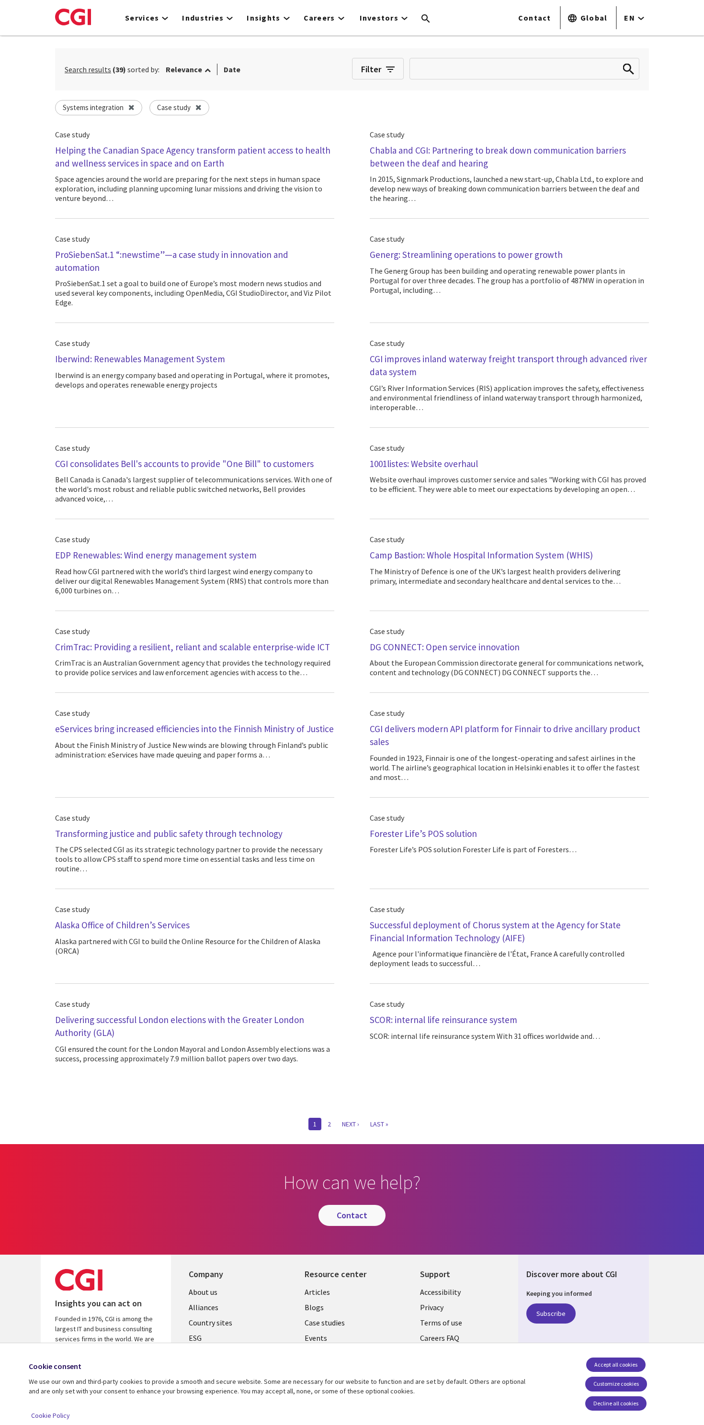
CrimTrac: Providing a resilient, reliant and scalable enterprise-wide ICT (192, 647)
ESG (195, 1338)
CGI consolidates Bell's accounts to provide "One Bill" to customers (184, 463)
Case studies (325, 1322)
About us (203, 1292)
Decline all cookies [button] (615, 1403)
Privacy (431, 1307)
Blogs (314, 1307)
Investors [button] (379, 17)
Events (316, 1338)
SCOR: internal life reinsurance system (443, 1019)
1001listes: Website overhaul (424, 463)
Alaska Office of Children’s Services (122, 925)
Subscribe (551, 1313)
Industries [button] (203, 17)
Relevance (184, 69)
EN (629, 17)
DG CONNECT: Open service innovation (445, 647)
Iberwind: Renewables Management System (140, 359)
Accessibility (440, 1292)
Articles (317, 1292)
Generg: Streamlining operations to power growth (466, 254)
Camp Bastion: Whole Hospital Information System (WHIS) (481, 555)
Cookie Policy (50, 1415)
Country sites (210, 1322)
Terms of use (441, 1322)
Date (232, 69)
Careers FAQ (439, 1338)
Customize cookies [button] (616, 1383)
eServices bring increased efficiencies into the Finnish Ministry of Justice (194, 729)
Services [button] (142, 17)
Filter (371, 69)
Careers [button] (319, 17)
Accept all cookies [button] (615, 1364)
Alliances (203, 1307)
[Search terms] (426, 19)
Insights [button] (263, 17)
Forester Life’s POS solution (423, 833)
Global (594, 17)
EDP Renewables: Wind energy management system (156, 555)
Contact (534, 17)
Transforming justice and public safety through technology (169, 833)
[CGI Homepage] (73, 16)
